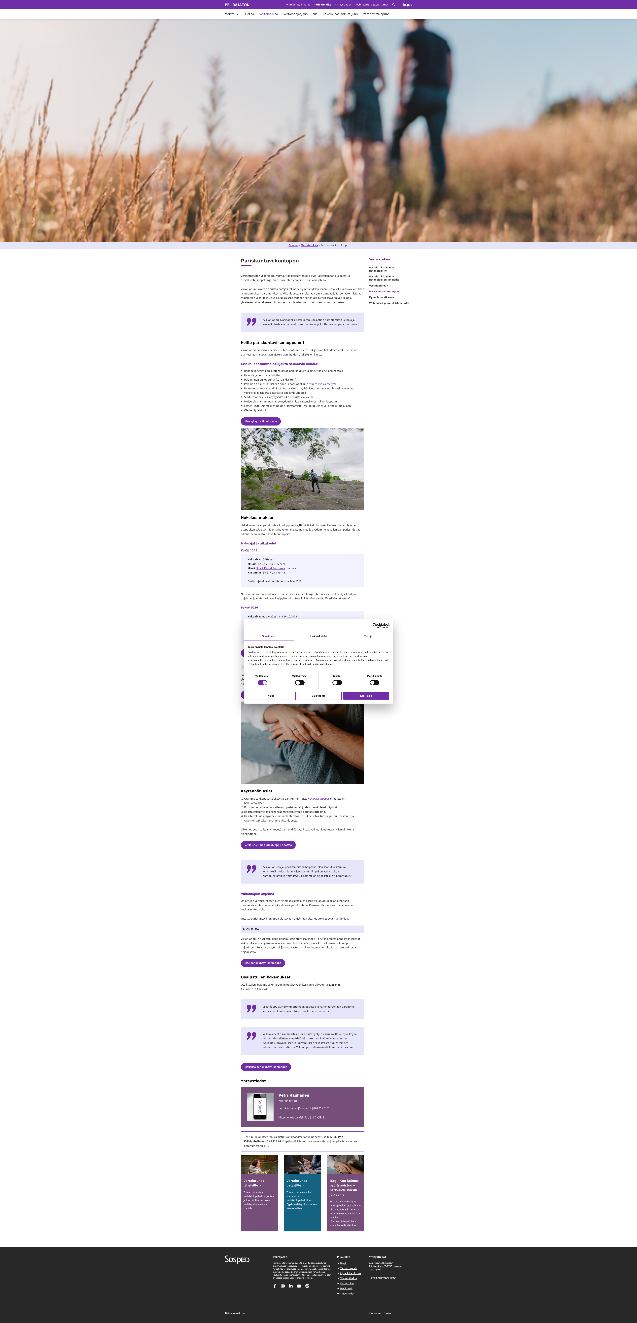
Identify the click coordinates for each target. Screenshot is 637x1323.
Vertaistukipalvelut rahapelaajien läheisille (384, 278)
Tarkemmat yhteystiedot (382, 1278)
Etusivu (293, 245)
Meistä (230, 14)
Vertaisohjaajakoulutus (300, 14)
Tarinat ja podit (348, 1268)
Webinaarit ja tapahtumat (371, 4)
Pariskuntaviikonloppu (384, 291)
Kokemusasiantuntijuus (340, 14)
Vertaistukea (268, 14)
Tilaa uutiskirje (348, 1278)
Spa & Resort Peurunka (270, 568)
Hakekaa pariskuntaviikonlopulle (266, 1067)
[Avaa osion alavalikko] (410, 267)
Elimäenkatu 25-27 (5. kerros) (385, 1266)
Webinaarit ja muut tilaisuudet (389, 303)
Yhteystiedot (343, 4)
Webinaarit (346, 1288)
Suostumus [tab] (269, 636)
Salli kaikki (366, 695)
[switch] (300, 682)
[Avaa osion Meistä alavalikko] (237, 14)
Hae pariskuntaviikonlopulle (263, 963)
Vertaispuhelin (378, 285)
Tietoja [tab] (368, 636)
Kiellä (271, 695)
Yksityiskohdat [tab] (318, 636)
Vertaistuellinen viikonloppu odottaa (268, 845)
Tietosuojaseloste (235, 1313)
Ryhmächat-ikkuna (297, 4)
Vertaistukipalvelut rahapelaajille (381, 269)
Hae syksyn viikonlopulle (261, 421)
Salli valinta (318, 695)
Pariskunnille (322, 4)
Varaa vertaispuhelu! (378, 14)
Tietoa (249, 14)
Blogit (343, 1263)
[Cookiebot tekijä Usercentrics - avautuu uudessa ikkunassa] (374, 625)
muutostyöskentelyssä (323, 384)
